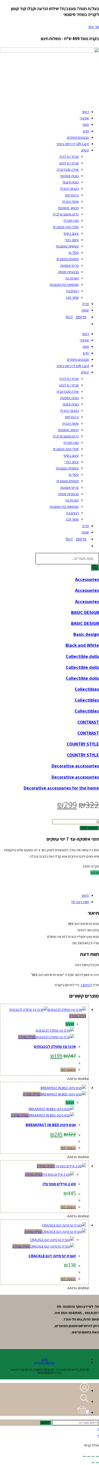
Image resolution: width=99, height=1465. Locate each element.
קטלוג (85, 150)
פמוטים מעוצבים (68, 259)
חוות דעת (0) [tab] (80, 902)
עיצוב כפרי (71, 240)
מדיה (85, 304)
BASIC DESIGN (85, 612)
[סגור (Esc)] (84, 1456)
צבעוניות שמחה (68, 272)
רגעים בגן (72, 291)
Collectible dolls (82, 656)
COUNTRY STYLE (83, 744)
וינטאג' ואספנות (68, 208)
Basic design (86, 634)
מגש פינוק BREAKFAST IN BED (51, 1124)
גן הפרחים (72, 195)
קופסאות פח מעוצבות (64, 284)
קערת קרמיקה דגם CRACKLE (52, 1255)
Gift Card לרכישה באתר (72, 143)
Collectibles (87, 689)
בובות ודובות (70, 182)
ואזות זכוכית (70, 201)
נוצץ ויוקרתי (71, 220)
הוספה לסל (89, 828)
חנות (85, 124)
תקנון (44, 1359)
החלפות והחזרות (44, 1362)
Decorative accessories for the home (61, 788)
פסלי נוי (74, 252)
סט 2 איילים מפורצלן (59, 1184)
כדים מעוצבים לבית (66, 214)
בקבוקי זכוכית (69, 188)
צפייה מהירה (77, 1016)
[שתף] (88, 1456)
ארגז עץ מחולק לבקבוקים (55, 1046)
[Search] (95, 567)
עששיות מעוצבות (67, 246)
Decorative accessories (75, 766)
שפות (85, 310)
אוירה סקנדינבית (68, 169)
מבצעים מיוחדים (78, 137)
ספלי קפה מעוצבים (66, 227)
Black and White (82, 645)
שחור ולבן (72, 297)
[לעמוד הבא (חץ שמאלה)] (93, 1462)
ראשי (85, 111)
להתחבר (86, 985)
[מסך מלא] (93, 1456)
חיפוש (45, 1423)
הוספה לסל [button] (68, 1070)
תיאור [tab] (85, 895)
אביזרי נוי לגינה (69, 163)
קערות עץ (72, 278)
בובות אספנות (69, 176)
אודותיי (84, 118)
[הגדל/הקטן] (97, 1456)
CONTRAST (88, 722)
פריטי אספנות (69, 265)
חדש (86, 131)
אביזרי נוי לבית (69, 156)
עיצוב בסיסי (71, 233)
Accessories (87, 579)
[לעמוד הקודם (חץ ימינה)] (97, 1462)
